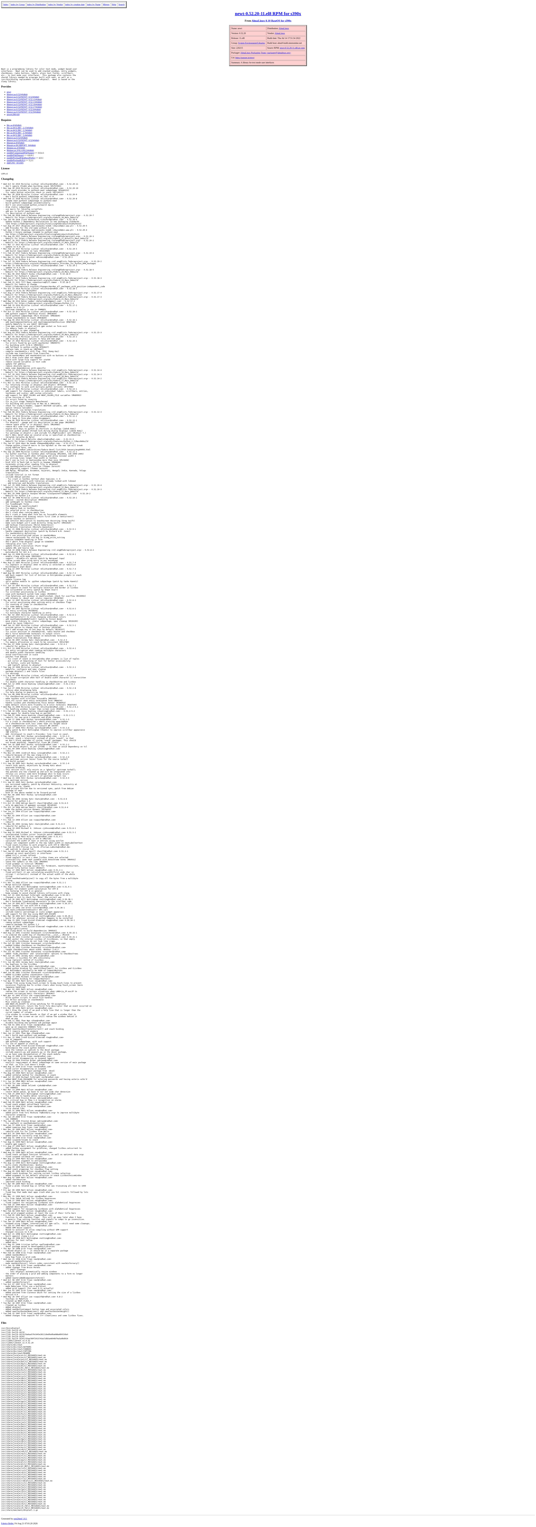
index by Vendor (55, 4)
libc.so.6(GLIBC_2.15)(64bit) (20, 128)
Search (122, 4)
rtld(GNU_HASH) (15, 163)
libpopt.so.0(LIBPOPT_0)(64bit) (21, 145)
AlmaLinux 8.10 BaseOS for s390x (271, 20)
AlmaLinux (284, 28)
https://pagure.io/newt (244, 57)
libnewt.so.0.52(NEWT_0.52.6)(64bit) (24, 109)
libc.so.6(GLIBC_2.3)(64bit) (19, 133)
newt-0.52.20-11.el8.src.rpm (292, 48)
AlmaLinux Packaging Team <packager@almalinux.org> (265, 53)
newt (9, 92)
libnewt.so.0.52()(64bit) (17, 94)
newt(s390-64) (13, 114)
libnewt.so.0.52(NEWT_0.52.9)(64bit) (24, 112)
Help (114, 4)
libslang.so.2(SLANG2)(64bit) (20, 150)
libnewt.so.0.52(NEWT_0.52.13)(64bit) (24, 102)
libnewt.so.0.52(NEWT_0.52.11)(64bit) (24, 99)
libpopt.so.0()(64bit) (15, 143)
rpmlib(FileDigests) (15, 155)
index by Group (18, 4)
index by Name (93, 4)
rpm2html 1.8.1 (20, 1519)
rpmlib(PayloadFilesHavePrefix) (21, 158)
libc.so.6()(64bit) (14, 125)
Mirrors (106, 4)
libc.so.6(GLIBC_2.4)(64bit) (19, 135)
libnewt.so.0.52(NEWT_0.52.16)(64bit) (24, 104)
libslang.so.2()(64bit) (16, 148)
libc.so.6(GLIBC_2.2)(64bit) (19, 130)
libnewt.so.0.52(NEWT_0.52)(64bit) (23, 97)
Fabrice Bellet (7, 1523)
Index (5, 4)
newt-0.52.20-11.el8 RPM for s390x (268, 13)
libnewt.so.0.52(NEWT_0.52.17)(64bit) (24, 107)
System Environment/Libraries (251, 43)
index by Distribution (36, 4)
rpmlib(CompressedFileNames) (20, 153)
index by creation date (75, 4)
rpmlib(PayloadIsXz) (16, 160)
